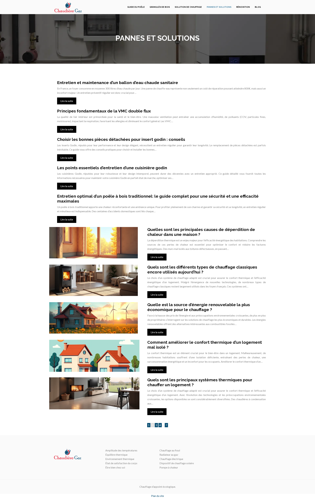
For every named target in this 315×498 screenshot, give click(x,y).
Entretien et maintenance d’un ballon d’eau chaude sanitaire (117, 82)
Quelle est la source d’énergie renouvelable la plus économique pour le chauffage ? (198, 307)
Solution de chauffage (188, 7)
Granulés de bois (160, 7)
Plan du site (157, 495)
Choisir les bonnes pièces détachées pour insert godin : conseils (121, 139)
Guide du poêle (136, 7)
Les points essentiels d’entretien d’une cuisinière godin (112, 167)
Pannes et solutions (219, 7)
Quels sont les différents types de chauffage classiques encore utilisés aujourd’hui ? (202, 269)
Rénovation (243, 7)
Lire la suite (66, 100)
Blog (258, 7)
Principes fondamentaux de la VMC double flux (104, 110)
